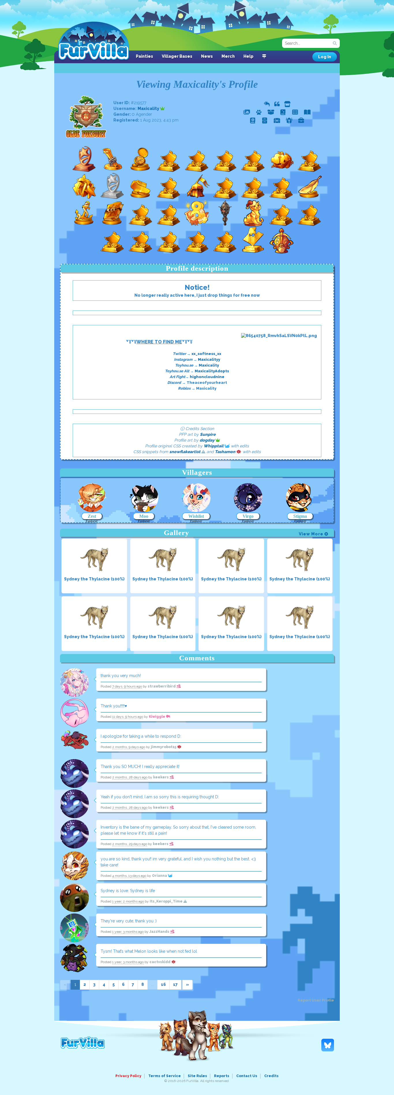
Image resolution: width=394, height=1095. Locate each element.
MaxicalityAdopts (212, 371)
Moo (143, 516)
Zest (92, 516)
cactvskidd (160, 962)
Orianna (160, 876)
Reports (221, 1076)
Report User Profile (316, 1000)
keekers (161, 777)
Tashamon (225, 451)
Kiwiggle (157, 717)
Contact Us (246, 1076)
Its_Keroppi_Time (166, 901)
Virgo (248, 516)
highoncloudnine (207, 377)
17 (175, 984)
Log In (324, 57)
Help (248, 56)
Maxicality (149, 108)
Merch (228, 56)
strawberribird (162, 686)
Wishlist (196, 516)
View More (311, 534)
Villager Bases (177, 56)
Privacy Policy (128, 1076)
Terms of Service (164, 1076)
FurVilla (93, 41)
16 (163, 984)
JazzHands (159, 932)
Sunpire (207, 434)
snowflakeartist (185, 451)
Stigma (300, 516)
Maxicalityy (209, 359)
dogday (207, 440)
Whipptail (214, 446)
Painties (144, 56)
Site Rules (197, 1076)
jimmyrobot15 (164, 747)
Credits (271, 1076)
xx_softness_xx (206, 354)
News (207, 56)
